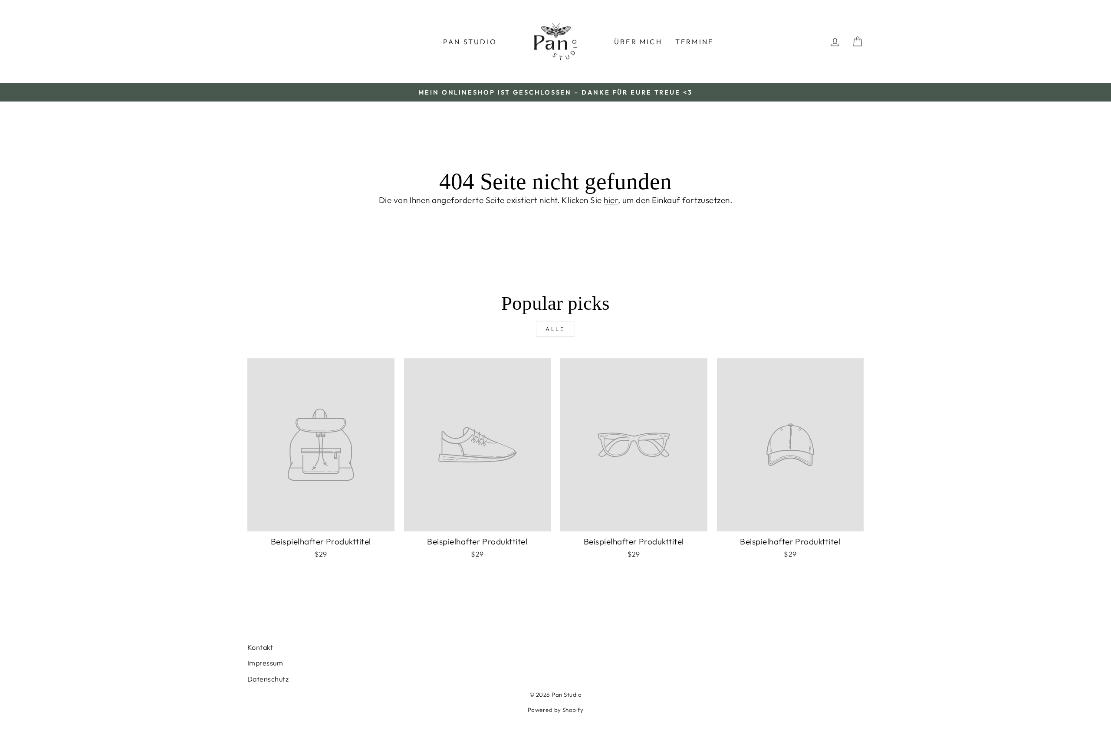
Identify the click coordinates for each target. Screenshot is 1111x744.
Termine (694, 41)
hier (611, 200)
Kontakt (260, 647)
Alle (556, 328)
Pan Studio (470, 41)
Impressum (265, 663)
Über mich (638, 41)
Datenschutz (268, 679)
